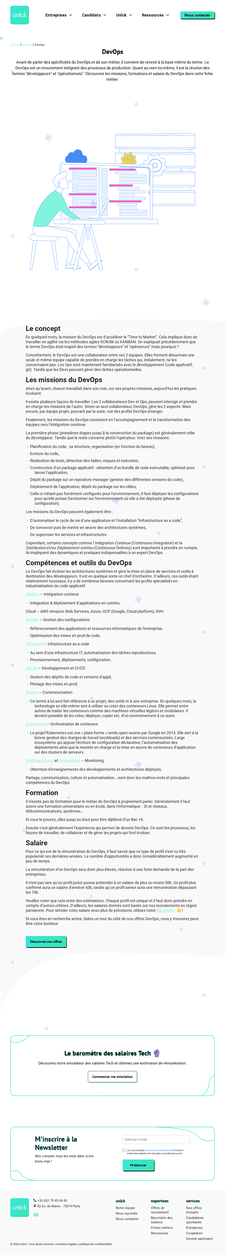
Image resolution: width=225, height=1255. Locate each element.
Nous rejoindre (127, 1213)
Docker (32, 692)
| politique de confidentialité (95, 1244)
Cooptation (194, 1233)
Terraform (34, 643)
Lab (34, 668)
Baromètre (166, 910)
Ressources (153, 15)
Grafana (33, 760)
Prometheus (69, 760)
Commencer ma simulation (112, 1076)
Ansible (32, 619)
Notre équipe (125, 1207)
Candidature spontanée (195, 1219)
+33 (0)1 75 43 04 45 (52, 1200)
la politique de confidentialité (158, 1150)
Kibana (48, 760)
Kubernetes (36, 724)
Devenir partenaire (199, 1238)
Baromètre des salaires (161, 1219)
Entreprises (56, 15)
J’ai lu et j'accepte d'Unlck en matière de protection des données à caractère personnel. (155, 1152)
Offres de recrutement (160, 1209)
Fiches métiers (162, 1227)
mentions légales (66, 1244)
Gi (27, 668)
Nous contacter (197, 15)
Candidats (91, 15)
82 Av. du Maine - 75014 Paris (58, 1206)
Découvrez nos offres (46, 941)
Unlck (121, 15)
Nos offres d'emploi (194, 1209)
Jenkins (32, 594)
